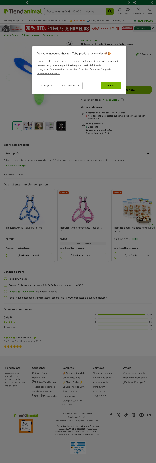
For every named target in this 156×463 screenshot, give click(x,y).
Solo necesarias (71, 85)
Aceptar (110, 85)
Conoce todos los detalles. (64, 69)
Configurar (47, 85)
